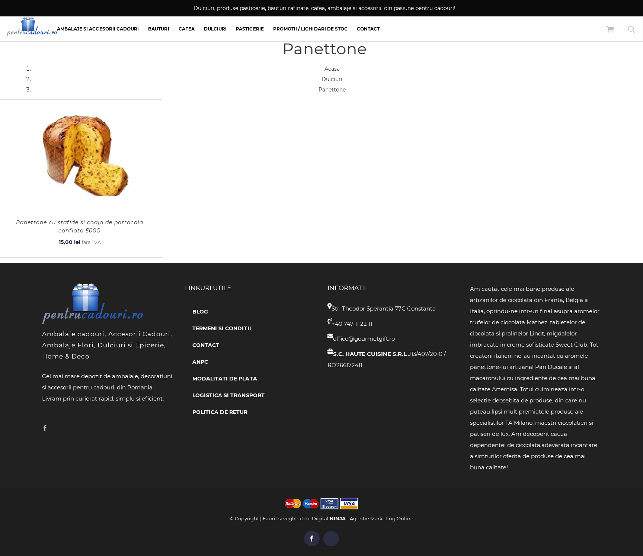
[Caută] (631, 29)
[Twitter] (57, 428)
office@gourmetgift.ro (364, 338)
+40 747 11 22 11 (352, 323)
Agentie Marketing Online (381, 518)
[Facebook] (45, 428)
